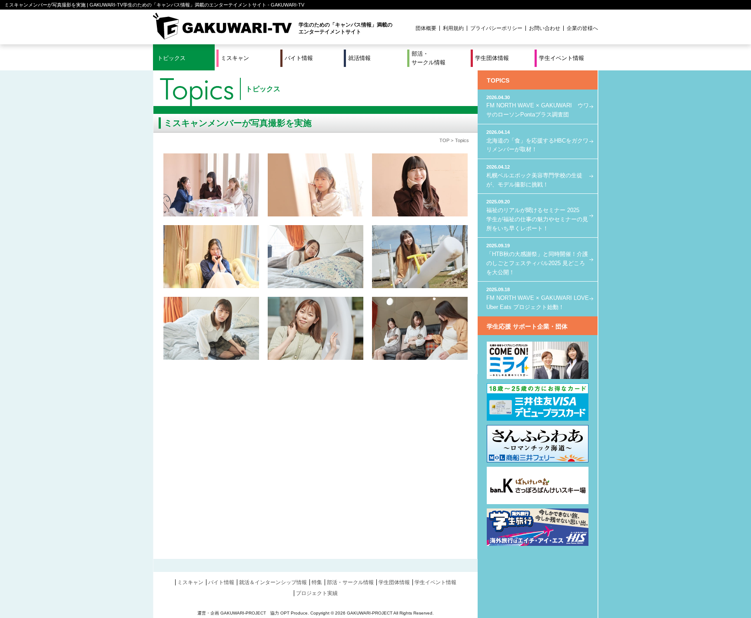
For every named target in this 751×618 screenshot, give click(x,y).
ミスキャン (235, 58)
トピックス (171, 58)
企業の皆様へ (582, 28)
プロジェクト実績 (317, 593)
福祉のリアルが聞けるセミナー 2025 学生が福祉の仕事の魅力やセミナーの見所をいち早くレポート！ (537, 215)
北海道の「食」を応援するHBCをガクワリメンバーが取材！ (537, 141)
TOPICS (498, 80)
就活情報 (359, 58)
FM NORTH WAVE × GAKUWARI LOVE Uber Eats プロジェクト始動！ (537, 298)
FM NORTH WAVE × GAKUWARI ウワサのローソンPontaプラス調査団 (537, 106)
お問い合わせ (544, 28)
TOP (444, 140)
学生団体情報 (492, 58)
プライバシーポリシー (496, 28)
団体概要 (425, 28)
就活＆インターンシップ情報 (273, 582)
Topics (462, 140)
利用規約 (453, 28)
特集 (317, 582)
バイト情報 (299, 58)
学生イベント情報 (561, 58)
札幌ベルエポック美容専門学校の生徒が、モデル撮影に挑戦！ (534, 175)
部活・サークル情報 (428, 58)
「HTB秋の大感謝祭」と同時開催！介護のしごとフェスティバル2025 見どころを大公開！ (537, 259)
